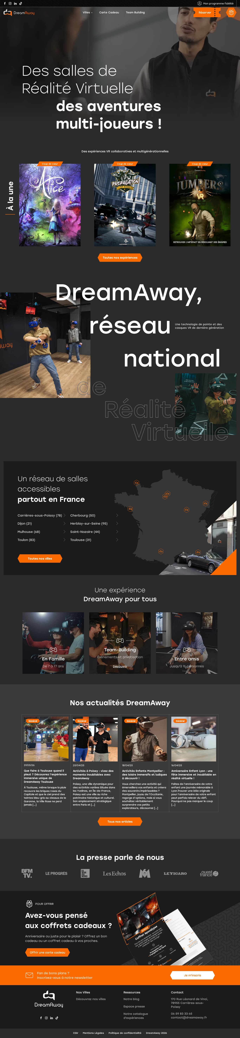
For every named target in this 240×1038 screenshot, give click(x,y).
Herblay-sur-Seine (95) (89, 523)
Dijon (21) (25, 523)
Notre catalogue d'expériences (136, 1016)
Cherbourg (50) (82, 515)
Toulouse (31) (80, 540)
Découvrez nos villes (91, 999)
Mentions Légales (93, 1032)
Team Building (135, 12)
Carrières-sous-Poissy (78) (40, 515)
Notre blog (131, 999)
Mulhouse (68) (29, 532)
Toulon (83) (26, 540)
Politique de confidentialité (125, 1032)
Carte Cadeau (109, 12)
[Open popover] (136, 483)
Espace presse (134, 1006)
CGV (75, 1032)
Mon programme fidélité (218, 3)
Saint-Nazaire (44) (85, 532)
